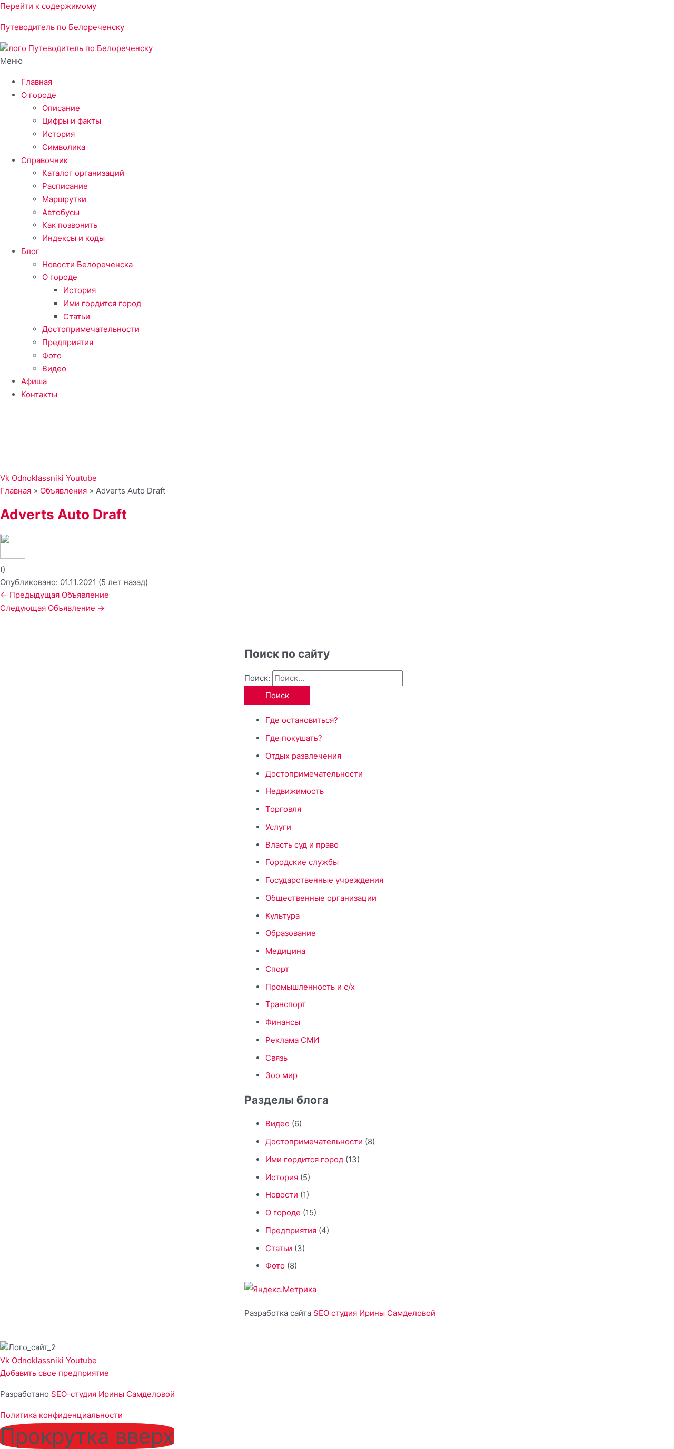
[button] (337, 61)
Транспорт (285, 1004)
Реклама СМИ (292, 1040)
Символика (63, 147)
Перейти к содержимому (48, 6)
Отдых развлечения (303, 756)
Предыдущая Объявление (54, 595)
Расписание (65, 186)
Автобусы (61, 212)
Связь (276, 1058)
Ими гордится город (102, 303)
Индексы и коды (73, 238)
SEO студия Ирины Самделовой (374, 1313)
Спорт (277, 969)
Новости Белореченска (87, 264)
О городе (38, 95)
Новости (281, 1195)
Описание (61, 108)
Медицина (285, 951)
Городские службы (302, 862)
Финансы (282, 1022)
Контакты (39, 394)
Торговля (283, 809)
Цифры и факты (71, 121)
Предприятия (67, 342)
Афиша (34, 381)
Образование (290, 933)
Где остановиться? (301, 720)
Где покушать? (293, 738)
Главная (36, 82)
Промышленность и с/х (310, 987)
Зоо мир (281, 1075)
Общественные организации (320, 898)
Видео (54, 369)
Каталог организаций (83, 173)
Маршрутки (64, 199)
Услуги (278, 827)
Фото (52, 355)
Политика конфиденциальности (61, 1415)
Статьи (76, 316)
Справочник (44, 160)
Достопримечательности (91, 329)
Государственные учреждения (324, 880)
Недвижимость (294, 791)
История (58, 134)
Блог (30, 251)
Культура (282, 916)
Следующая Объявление (52, 608)
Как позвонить (69, 225)
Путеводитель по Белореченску (62, 27)
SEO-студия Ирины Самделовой (113, 1394)
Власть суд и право (302, 845)
